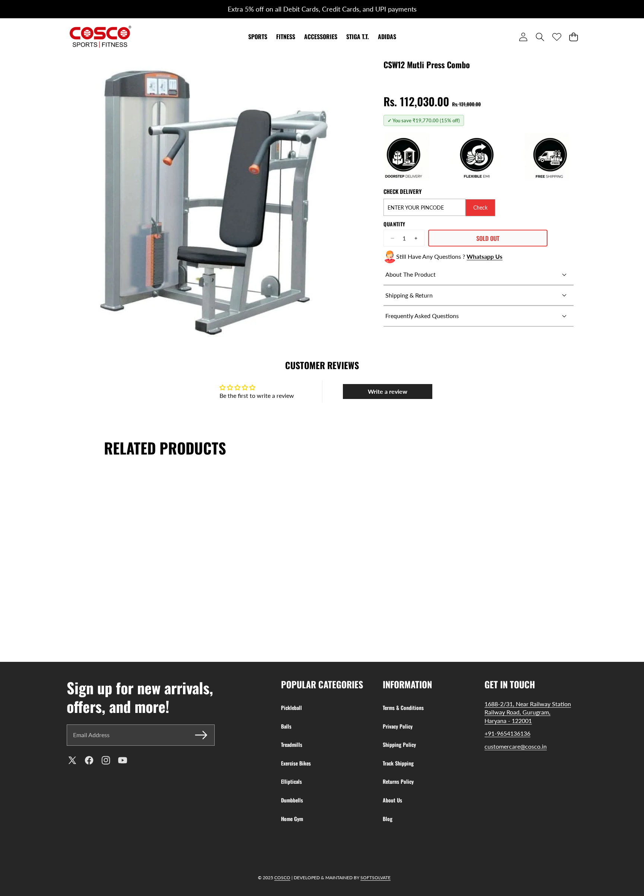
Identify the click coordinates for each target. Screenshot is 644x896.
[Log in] (523, 36)
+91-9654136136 (507, 733)
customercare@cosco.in (515, 746)
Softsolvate (375, 877)
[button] (21, 9)
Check (480, 207)
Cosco (282, 877)
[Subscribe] (200, 734)
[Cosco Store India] (100, 37)
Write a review (387, 391)
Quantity (394, 224)
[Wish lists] (556, 36)
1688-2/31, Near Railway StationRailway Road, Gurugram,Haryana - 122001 (527, 712)
